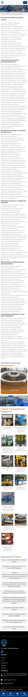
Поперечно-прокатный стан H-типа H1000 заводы (14, 567)
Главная (2, 13)
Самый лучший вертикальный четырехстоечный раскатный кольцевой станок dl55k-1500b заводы (14, 600)
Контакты (24, 694)
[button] (24, 380)
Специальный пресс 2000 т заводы (14, 608)
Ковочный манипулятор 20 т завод (14, 627)
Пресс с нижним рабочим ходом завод (14, 561)
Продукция (10, 694)
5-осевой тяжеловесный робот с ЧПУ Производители (14, 621)
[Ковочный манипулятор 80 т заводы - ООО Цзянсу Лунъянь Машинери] (2, 2)
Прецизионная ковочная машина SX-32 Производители (14, 592)
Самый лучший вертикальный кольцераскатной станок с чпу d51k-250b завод (14, 584)
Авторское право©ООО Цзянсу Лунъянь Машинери (11, 690)
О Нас (17, 694)
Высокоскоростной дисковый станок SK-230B (14, 615)
